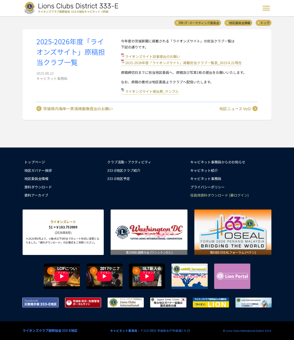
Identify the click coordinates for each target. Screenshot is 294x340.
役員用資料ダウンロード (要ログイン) (219, 195)
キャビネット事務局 (205, 178)
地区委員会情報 (239, 23)
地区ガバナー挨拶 (38, 170)
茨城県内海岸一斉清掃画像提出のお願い (78, 108)
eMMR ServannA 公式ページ (190, 276)
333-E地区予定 (118, 178)
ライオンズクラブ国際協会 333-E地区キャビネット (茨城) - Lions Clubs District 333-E (72, 8)
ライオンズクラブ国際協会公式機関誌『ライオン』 (211, 302)
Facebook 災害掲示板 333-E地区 (40, 302)
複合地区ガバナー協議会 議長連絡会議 (168, 302)
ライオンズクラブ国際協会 (126, 302)
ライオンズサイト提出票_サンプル (152, 91)
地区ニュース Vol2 (235, 108)
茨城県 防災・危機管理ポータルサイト (83, 302)
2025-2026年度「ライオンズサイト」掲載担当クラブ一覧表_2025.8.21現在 (183, 62)
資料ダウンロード (38, 186)
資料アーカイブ (36, 195)
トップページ (34, 162)
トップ (264, 23)
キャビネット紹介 (204, 170)
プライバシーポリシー (207, 186)
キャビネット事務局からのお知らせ (217, 162)
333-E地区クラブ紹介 (123, 170)
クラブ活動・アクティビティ (129, 162)
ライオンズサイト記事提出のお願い (152, 56)
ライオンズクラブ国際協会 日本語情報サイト (253, 302)
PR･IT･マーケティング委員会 (199, 23)
